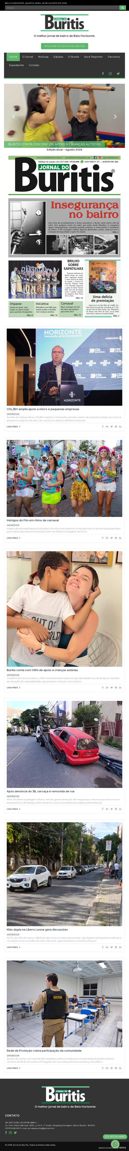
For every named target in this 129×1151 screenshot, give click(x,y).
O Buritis (73, 56)
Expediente (16, 65)
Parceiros (114, 56)
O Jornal (27, 56)
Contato (34, 65)
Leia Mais (13, 426)
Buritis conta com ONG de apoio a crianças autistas (42, 670)
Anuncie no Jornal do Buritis (65, 46)
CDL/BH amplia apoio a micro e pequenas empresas (43, 409)
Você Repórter (93, 56)
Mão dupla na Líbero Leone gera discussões (37, 929)
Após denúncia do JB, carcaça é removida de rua (41, 791)
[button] (13, 116)
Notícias (43, 56)
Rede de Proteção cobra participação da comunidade (44, 1050)
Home (13, 56)
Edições (58, 56)
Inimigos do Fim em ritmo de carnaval (33, 520)
